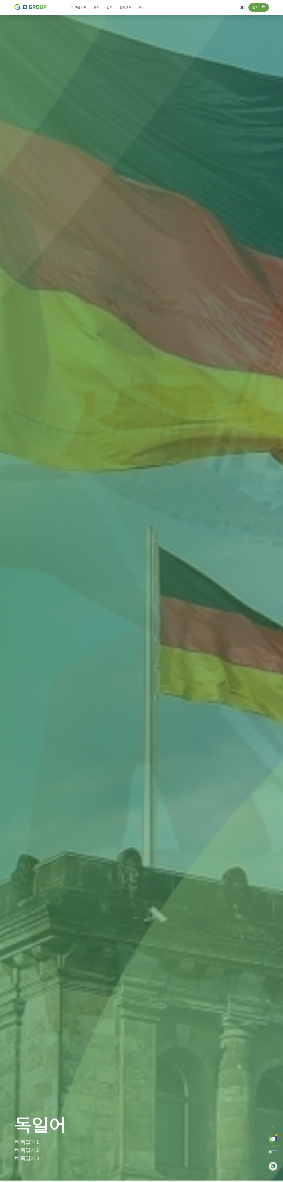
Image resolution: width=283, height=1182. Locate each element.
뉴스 (142, 7)
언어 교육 (125, 7)
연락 (255, 7)
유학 (97, 7)
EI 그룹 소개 (79, 7)
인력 (109, 7)
